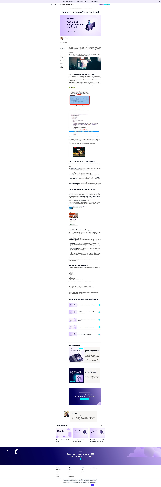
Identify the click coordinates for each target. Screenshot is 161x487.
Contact (82, 472)
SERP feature (88, 191)
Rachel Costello (66, 37)
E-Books (70, 472)
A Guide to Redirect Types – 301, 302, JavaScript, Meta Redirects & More (97, 441)
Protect (57, 474)
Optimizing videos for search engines (63, 60)
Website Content (78, 8)
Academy (70, 469)
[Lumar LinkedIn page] (96, 468)
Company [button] (72, 4)
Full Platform (58, 469)
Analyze (57, 472)
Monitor (57, 471)
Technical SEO (74, 8)
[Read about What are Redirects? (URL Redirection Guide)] (80, 433)
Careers (82, 471)
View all (102, 425)
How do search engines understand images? (63, 49)
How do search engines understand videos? (63, 57)
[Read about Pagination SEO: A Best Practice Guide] (63, 433)
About (82, 469)
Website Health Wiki (72, 478)
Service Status (58, 478)
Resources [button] (68, 4)
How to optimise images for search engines (63, 53)
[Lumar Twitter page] (91, 468)
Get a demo (107, 4)
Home (70, 8)
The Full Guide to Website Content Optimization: (62, 67)
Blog (69, 471)
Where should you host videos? (63, 63)
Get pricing (101, 4)
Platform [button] (59, 4)
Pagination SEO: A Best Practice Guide (63, 440)
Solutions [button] (63, 4)
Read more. (96, 1)
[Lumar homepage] (53, 4)
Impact (57, 476)
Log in (97, 4)
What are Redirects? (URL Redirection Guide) (78, 440)
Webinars (70, 474)
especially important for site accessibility (83, 83)
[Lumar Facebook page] (93, 468)
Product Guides (71, 476)
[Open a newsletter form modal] (80, 459)
